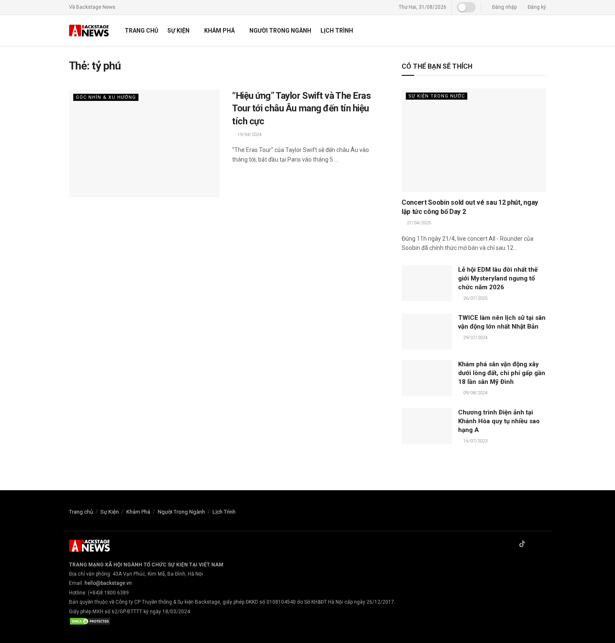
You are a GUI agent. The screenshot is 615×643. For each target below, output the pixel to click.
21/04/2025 (418, 223)
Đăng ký (536, 7)
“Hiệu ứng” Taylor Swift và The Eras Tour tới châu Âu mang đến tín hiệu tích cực (301, 108)
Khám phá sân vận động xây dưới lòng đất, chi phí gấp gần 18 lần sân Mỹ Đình (501, 373)
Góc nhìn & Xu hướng (106, 97)
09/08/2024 (474, 393)
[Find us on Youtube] (543, 544)
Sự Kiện (178, 30)
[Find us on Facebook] (511, 544)
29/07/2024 (474, 337)
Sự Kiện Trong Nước (436, 96)
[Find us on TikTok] (522, 544)
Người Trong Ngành (280, 30)
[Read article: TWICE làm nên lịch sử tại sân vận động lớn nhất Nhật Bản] (427, 332)
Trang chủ (141, 30)
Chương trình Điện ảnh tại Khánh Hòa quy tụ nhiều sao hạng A (499, 421)
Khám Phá (219, 30)
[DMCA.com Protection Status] (90, 621)
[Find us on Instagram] (533, 544)
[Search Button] (543, 30)
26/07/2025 (474, 298)
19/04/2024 (248, 134)
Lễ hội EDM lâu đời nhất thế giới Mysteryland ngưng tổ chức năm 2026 (498, 278)
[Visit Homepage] (89, 31)
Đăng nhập (504, 7)
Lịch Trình (336, 30)
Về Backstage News (92, 7)
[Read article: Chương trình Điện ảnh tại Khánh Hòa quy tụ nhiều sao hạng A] (427, 426)
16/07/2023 (474, 441)
